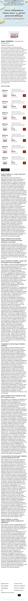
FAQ (2, 590)
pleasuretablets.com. (12, 599)
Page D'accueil (4, 583)
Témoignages (4, 588)
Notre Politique (4, 586)
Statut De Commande (19, 586)
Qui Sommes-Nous (18, 590)
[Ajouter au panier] (24, 95)
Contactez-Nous (18, 583)
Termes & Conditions (19, 588)
